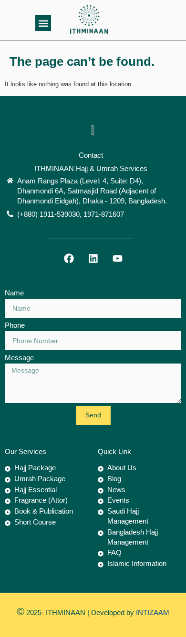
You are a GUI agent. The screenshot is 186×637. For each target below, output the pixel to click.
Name (14, 293)
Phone (15, 325)
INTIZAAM (151, 612)
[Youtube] (117, 258)
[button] (43, 23)
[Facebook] (69, 258)
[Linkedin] (93, 258)
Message (19, 358)
